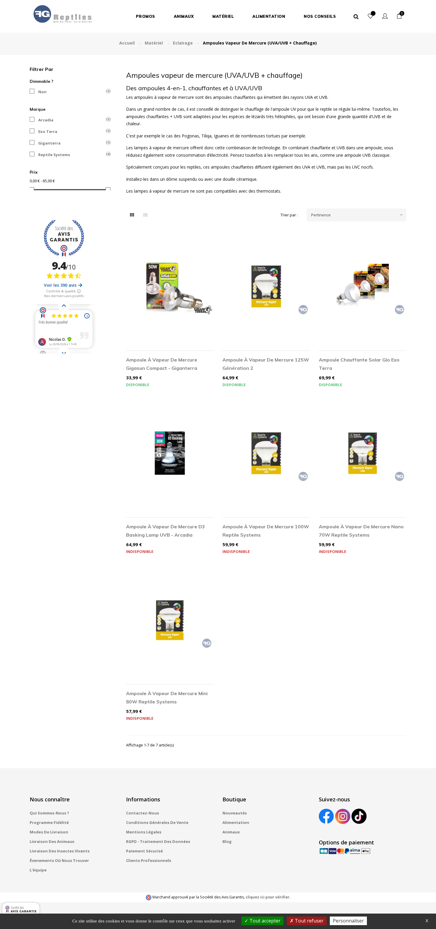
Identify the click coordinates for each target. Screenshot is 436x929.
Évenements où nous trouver (59, 860)
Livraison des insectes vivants (60, 851)
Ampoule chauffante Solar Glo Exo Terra (359, 364)
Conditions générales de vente (157, 822)
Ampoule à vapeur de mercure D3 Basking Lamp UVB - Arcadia (165, 531)
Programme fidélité (49, 822)
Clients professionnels (148, 860)
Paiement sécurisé (144, 851)
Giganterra (71, 143)
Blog (227, 841)
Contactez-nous (142, 813)
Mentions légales (143, 832)
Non (71, 91)
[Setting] (385, 16)
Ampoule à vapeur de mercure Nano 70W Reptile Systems (361, 531)
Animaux (231, 832)
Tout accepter (264, 920)
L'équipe (38, 870)
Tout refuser (309, 920)
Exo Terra (71, 131)
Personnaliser (348, 920)
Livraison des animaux (52, 841)
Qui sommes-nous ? (49, 813)
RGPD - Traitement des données (158, 841)
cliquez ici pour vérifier (267, 897)
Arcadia (71, 120)
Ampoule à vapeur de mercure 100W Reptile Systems (265, 531)
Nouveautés (234, 813)
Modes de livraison (49, 832)
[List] (145, 214)
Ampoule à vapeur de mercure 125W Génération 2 (265, 364)
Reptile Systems (71, 154)
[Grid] (132, 214)
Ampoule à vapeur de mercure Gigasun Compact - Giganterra (161, 364)
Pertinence (358, 214)
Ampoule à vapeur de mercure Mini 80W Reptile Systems (167, 697)
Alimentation (235, 822)
